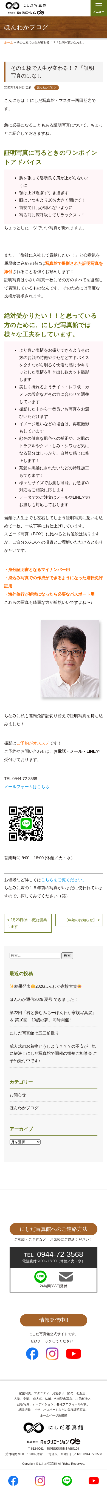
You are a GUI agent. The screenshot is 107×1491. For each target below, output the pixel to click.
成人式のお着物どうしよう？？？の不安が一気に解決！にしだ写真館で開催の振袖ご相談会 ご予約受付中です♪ (53, 1053)
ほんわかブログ (46, 87)
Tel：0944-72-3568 (89, 1454)
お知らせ (18, 1094)
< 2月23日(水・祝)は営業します (27, 923)
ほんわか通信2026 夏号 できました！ (44, 999)
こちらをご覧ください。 (63, 879)
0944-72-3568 (53, 1254)
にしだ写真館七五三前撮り (34, 1033)
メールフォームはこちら (26, 786)
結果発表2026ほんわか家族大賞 (45, 986)
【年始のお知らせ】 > (82, 920)
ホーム (8, 42)
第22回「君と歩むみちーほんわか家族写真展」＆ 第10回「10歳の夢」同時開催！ (53, 1016)
